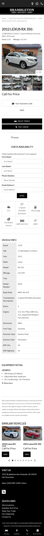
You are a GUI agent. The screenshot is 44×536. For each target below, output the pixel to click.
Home (4, 18)
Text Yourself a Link (23, 103)
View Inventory (8, 505)
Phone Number (8, 176)
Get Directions (8, 477)
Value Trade (24, 121)
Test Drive (23, 127)
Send (22, 196)
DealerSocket (22, 526)
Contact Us (6, 517)
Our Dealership (8, 514)
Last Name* (6, 166)
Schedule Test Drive (10, 508)
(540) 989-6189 (13, 483)
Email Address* (8, 185)
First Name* (7, 157)
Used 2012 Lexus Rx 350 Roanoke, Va (22, 18)
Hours (24, 483)
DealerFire (7, 526)
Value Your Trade (9, 511)
